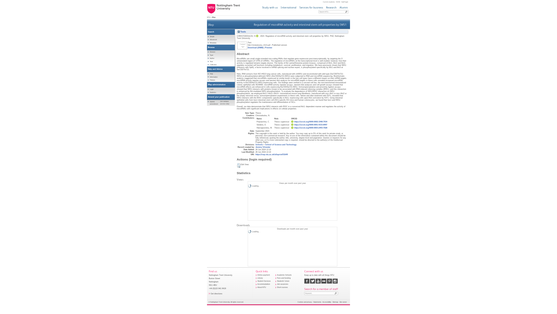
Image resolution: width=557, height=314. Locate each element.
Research (331, 7)
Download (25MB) (255, 48)
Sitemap (335, 302)
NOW (338, 2)
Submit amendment (214, 103)
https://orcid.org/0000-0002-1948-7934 (310, 122)
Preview (268, 48)
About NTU (261, 287)
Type (211, 55)
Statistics (213, 92)
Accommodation (263, 284)
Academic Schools (284, 275)
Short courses (282, 287)
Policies (212, 80)
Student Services (264, 281)
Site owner (343, 302)
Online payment (263, 275)
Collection (213, 65)
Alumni (344, 7)
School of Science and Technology (280, 145)
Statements (317, 302)
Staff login (344, 2)
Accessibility (326, 302)
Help (211, 74)
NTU (208, 17)
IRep (211, 25)
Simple (212, 36)
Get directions (216, 294)
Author (212, 58)
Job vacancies (282, 284)
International (288, 7)
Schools (259, 145)
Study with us (270, 7)
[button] (238, 165)
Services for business (311, 7)
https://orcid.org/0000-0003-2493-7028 (310, 128)
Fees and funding (284, 278)
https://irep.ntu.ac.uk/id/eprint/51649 (271, 154)
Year (211, 61)
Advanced (213, 39)
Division (212, 52)
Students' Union (283, 281)
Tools (243, 32)
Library (260, 278)
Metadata (213, 43)
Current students (329, 2)
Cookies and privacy (305, 302)
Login (212, 89)
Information (214, 77)
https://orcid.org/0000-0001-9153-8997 (310, 125)
